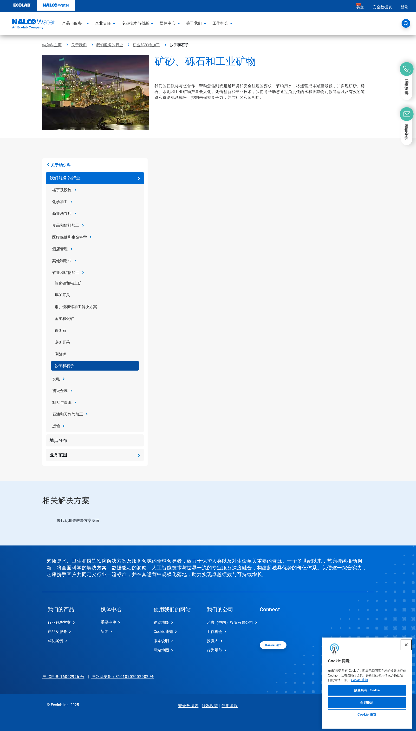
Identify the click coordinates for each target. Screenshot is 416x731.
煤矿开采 (62, 295)
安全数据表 (382, 7)
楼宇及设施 (62, 190)
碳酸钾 (60, 354)
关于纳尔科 (61, 165)
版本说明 (161, 640)
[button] (88, 23)
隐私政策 (210, 706)
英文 (360, 7)
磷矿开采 (62, 342)
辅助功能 (161, 622)
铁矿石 (60, 330)
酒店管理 (60, 249)
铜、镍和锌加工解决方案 (76, 307)
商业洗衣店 (62, 214)
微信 (267, 626)
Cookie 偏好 (273, 645)
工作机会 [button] (220, 23)
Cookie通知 (163, 631)
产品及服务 (57, 631)
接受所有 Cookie (367, 690)
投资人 (212, 640)
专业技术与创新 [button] (135, 23)
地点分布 (58, 440)
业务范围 (58, 454)
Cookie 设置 (367, 714)
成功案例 (55, 640)
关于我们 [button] (194, 23)
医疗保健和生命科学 (69, 237)
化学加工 (60, 202)
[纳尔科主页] (33, 25)
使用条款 (229, 706)
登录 (404, 7)
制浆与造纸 (62, 402)
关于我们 (79, 45)
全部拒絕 (367, 702)
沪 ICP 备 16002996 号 (63, 676)
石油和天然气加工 (67, 414)
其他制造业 (62, 261)
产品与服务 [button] (72, 23)
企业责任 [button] (103, 23)
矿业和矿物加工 (146, 45)
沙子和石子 (64, 366)
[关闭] (406, 644)
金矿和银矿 (64, 319)
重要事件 (108, 622)
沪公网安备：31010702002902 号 (122, 676)
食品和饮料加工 (65, 225)
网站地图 (161, 650)
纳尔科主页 (52, 45)
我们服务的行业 (109, 45)
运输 (56, 426)
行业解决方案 (59, 622)
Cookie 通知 (359, 680)
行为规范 (214, 650)
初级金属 (60, 391)
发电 (56, 379)
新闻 (104, 631)
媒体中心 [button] (168, 23)
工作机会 (214, 631)
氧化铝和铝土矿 (68, 283)
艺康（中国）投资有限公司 (228, 622)
